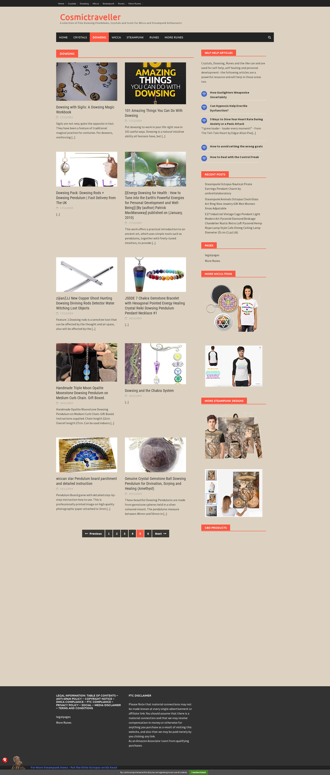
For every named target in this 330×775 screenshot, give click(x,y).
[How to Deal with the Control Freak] (204, 158)
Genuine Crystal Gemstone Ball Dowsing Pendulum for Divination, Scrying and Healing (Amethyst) (155, 483)
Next (158, 533)
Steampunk (108, 3)
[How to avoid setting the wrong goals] (204, 147)
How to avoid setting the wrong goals (236, 146)
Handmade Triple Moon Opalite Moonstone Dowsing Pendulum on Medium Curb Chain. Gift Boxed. (82, 393)
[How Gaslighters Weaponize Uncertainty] (204, 93)
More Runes (134, 3)
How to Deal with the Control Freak (234, 157)
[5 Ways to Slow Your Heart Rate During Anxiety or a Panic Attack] (204, 120)
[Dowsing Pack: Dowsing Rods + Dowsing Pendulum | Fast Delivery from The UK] (86, 169)
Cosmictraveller (90, 17)
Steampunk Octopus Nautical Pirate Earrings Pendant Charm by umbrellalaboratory (228, 188)
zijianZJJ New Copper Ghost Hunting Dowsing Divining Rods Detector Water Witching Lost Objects (85, 303)
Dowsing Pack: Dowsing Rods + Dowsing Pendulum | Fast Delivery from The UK (86, 198)
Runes (121, 3)
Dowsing (84, 3)
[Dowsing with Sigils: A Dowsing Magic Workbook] (86, 81)
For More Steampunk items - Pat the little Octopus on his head (74, 767)
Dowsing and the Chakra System (149, 390)
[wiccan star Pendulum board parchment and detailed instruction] (86, 454)
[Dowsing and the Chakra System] (155, 363)
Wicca (96, 3)
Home (61, 3)
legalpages (212, 255)
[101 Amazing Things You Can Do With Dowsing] (155, 83)
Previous (95, 533)
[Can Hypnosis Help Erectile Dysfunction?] (204, 107)
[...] (73, 137)
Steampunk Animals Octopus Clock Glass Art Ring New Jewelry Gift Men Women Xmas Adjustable (231, 203)
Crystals (72, 3)
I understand (199, 772)
